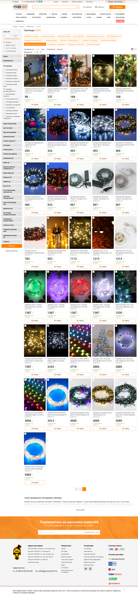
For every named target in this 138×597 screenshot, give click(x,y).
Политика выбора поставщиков (94, 557)
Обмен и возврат (77, 2)
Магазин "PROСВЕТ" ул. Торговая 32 (39, 551)
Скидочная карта (66, 562)
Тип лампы (6, 145)
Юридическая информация (92, 559)
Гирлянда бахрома (47, 36)
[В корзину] (35, 105)
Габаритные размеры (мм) (10, 230)
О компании (87, 548)
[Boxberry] (114, 583)
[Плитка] (132, 49)
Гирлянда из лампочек (76, 44)
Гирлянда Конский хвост (33, 40)
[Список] (135, 49)
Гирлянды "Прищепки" (90, 40)
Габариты (6, 241)
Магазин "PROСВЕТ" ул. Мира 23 (38, 559)
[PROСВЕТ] (21, 7)
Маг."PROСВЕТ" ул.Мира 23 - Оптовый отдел (41, 548)
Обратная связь (89, 565)
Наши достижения (89, 554)
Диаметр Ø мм (7, 208)
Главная (15, 26)
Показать (12, 246)
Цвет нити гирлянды (9, 132)
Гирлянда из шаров (31, 36)
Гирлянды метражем (108, 40)
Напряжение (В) (8, 158)
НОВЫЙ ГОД (29, 26)
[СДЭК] (113, 579)
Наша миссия (88, 551)
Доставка (65, 2)
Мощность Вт (7, 177)
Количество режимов (10, 154)
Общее (5, 56)
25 (34, 52)
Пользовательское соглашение (67, 571)
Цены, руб (6, 31)
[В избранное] (25, 56)
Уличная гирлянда (93, 44)
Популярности (51, 49)
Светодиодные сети (114, 36)
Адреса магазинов (89, 562)
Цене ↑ (38, 49)
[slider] (4, 39)
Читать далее (80, 510)
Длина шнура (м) (8, 173)
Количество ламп (8, 136)
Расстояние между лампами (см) (9, 191)
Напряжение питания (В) (10, 236)
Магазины (89, 2)
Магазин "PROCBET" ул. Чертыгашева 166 (41, 554)
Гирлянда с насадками (56, 44)
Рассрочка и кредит (67, 559)
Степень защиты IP (9, 141)
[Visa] (111, 549)
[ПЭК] (115, 574)
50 (37, 52)
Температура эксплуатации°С (8, 220)
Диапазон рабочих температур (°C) (9, 167)
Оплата (56, 2)
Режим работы (8, 149)
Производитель (8, 61)
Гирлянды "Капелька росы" (69, 40)
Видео (63, 565)
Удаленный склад (33, 562)
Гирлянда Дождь (51, 40)
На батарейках (78, 36)
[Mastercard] (116, 549)
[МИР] (122, 549)
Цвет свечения (7, 128)
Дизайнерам (65, 554)
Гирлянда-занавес (63, 36)
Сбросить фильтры (12, 251)
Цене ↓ (43, 49)
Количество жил (8, 225)
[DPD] (111, 569)
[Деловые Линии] (116, 558)
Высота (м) (6, 186)
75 (40, 52)
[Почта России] (112, 564)
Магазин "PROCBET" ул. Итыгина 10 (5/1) (40, 557)
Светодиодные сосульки (95, 36)
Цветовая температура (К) (8, 197)
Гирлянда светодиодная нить (35, 44)
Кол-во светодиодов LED (9, 203)
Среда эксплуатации (9, 124)
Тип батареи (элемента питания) (9, 213)
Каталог (22, 26)
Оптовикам (64, 568)
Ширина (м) (7, 181)
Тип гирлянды (7, 66)
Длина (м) (6, 162)
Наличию (60, 49)
